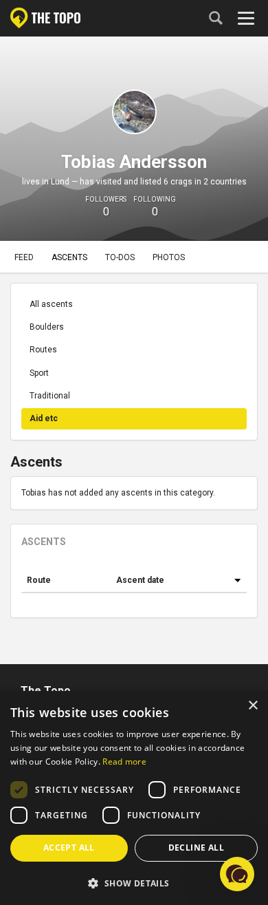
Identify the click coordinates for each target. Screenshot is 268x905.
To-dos (120, 257)
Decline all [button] (196, 847)
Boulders (47, 327)
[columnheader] (66, 581)
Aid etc (44, 418)
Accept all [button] (69, 847)
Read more (124, 761)
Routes (43, 349)
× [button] (252, 706)
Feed (24, 257)
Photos (169, 257)
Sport (39, 373)
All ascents (51, 304)
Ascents (69, 257)
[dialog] (134, 798)
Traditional (50, 396)
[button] (134, 882)
